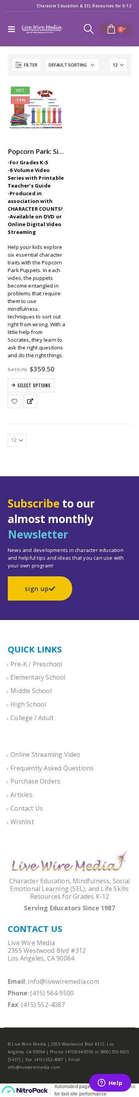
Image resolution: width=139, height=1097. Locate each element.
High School (28, 704)
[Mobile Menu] (13, 29)
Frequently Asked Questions (51, 768)
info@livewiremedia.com (63, 981)
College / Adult (32, 718)
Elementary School (37, 677)
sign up (37, 588)
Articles (21, 794)
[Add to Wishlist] (15, 401)
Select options (33, 385)
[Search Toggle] (89, 29)
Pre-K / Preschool (36, 664)
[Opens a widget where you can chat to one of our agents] (110, 1083)
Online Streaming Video (45, 754)
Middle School (31, 690)
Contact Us (26, 808)
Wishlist (22, 822)
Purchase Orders (35, 781)
